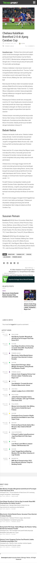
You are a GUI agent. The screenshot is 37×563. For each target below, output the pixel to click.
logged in (13, 324)
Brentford (11, 254)
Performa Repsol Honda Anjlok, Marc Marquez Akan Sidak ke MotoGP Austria (23, 426)
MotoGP (14, 422)
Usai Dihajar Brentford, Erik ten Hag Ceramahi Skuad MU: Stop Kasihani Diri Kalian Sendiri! (23, 347)
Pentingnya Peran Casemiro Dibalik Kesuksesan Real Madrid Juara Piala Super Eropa (23, 417)
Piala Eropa (15, 404)
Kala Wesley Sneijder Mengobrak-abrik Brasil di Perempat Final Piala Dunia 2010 (22, 338)
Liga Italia (14, 389)
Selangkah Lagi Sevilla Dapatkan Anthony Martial (17, 275)
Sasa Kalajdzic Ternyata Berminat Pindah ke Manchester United (22, 384)
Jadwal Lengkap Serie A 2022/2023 (23, 391)
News (4, 291)
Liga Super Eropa (17, 432)
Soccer (14, 343)
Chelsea (28, 254)
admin (23, 43)
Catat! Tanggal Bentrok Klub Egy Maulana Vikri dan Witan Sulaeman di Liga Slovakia (23, 453)
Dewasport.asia (6, 557)
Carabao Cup (20, 254)
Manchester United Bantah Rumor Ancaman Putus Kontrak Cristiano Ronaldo (10, 295)
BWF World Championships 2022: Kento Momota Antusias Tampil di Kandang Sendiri (22, 462)
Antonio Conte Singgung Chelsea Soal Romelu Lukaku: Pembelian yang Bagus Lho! (23, 376)
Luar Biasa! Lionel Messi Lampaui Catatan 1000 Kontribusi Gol (22, 444)
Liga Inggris (6, 257)
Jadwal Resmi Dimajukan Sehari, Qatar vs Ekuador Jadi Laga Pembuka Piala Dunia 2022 (23, 398)
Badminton (15, 458)
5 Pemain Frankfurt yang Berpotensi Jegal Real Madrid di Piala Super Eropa (23, 436)
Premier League (9, 46)
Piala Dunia (15, 334)
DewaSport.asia (7, 52)
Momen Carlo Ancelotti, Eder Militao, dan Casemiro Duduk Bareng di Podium (23, 408)
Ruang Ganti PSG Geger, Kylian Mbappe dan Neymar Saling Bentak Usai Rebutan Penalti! (22, 366)
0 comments (31, 46)
